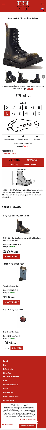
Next (43, 77)
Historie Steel (7, 373)
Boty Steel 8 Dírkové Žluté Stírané (16, 215)
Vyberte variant (12, 256)
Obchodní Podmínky (9, 400)
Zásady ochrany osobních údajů (27, 419)
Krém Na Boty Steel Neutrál (13, 309)
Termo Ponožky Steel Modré (13, 263)
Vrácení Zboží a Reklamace (11, 384)
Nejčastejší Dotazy (8, 369)
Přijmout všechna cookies (27, 425)
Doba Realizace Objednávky (11, 376)
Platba (5, 380)
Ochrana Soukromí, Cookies (11, 396)
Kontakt (5, 361)
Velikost (5, 389)
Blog (4, 365)
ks (8, 348)
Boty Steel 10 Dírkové (10, 153)
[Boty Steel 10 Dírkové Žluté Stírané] (23, 46)
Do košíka (17, 348)
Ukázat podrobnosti (7, 424)
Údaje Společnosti (8, 392)
